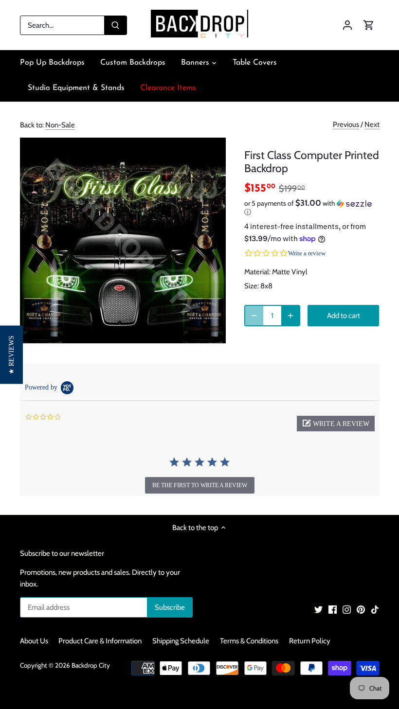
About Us (34, 641)
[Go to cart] (369, 25)
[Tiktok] (375, 609)
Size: (251, 286)
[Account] (347, 25)
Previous (346, 124)
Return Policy (309, 641)
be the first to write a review (199, 485)
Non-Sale (60, 125)
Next (372, 124)
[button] (312, 207)
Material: (257, 271)
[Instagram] (347, 609)
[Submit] (115, 25)
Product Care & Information (100, 641)
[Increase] (290, 315)
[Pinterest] (361, 609)
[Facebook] (332, 609)
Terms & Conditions (249, 641)
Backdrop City (91, 665)
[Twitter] (318, 609)
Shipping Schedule (180, 641)
